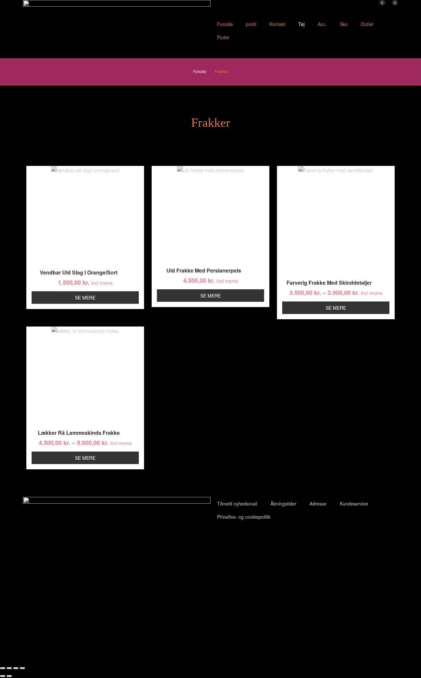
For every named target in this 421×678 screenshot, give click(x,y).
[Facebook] (218, 538)
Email (160, 625)
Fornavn (15, 625)
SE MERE (85, 297)
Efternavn (91, 625)
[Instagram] (254, 538)
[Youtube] (236, 538)
